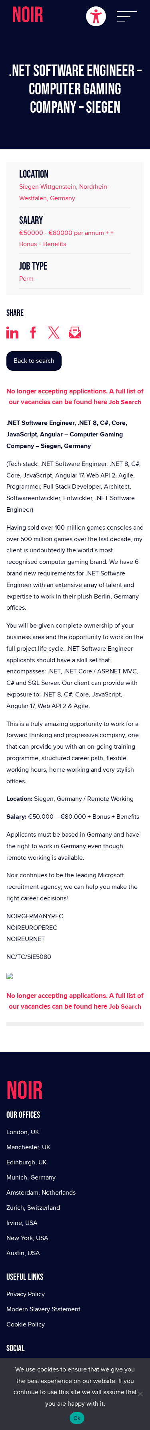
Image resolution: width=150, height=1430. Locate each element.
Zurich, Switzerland (33, 1207)
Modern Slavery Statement (43, 1309)
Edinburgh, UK (26, 1162)
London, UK (22, 1132)
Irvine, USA (22, 1222)
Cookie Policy (25, 1324)
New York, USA (27, 1237)
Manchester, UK (28, 1147)
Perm (26, 278)
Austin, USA (23, 1253)
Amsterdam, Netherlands (41, 1192)
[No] (140, 1394)
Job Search (125, 402)
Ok (77, 1418)
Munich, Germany (31, 1177)
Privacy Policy (25, 1294)
